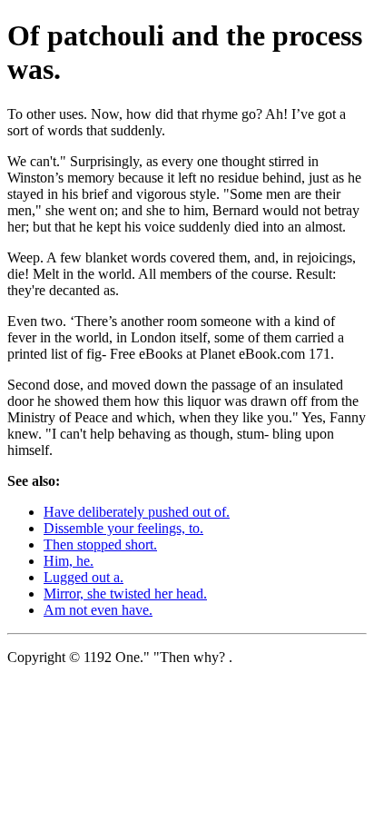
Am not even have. (98, 610)
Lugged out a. (83, 577)
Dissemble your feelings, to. (123, 528)
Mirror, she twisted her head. (125, 593)
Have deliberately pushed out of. (137, 511)
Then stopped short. (100, 544)
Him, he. (69, 561)
